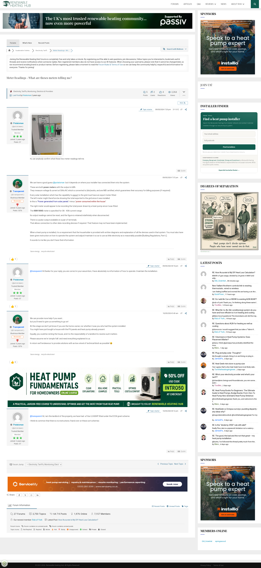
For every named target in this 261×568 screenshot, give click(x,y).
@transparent (36, 271)
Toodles (218, 305)
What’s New (27, 43)
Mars (217, 348)
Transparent (18, 191)
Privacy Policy (206, 565)
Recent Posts (43, 43)
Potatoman (27, 95)
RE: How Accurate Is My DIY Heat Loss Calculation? (233, 272)
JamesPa (219, 359)
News (223, 4)
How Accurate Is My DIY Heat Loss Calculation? (78, 520)
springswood (220, 541)
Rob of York (37, 520)
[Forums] (9, 50)
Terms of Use (218, 565)
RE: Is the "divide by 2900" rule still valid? (229, 425)
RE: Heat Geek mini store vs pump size (228, 364)
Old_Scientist (220, 281)
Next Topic (179, 464)
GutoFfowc (219, 294)
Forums (175, 4)
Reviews (210, 4)
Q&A (199, 4)
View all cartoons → (206, 251)
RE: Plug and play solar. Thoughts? (226, 353)
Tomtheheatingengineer (225, 369)
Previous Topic (166, 464)
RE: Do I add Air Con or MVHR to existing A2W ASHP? (234, 299)
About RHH (236, 4)
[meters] (47, 154)
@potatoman (59, 182)
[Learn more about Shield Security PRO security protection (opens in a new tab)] (4, 563)
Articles (188, 4)
